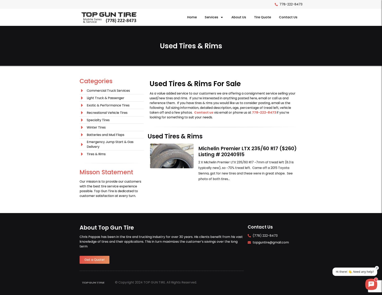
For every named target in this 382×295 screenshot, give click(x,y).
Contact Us (288, 17)
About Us (238, 17)
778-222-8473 (264, 112)
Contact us (203, 112)
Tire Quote (262, 17)
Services (211, 17)
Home (192, 17)
